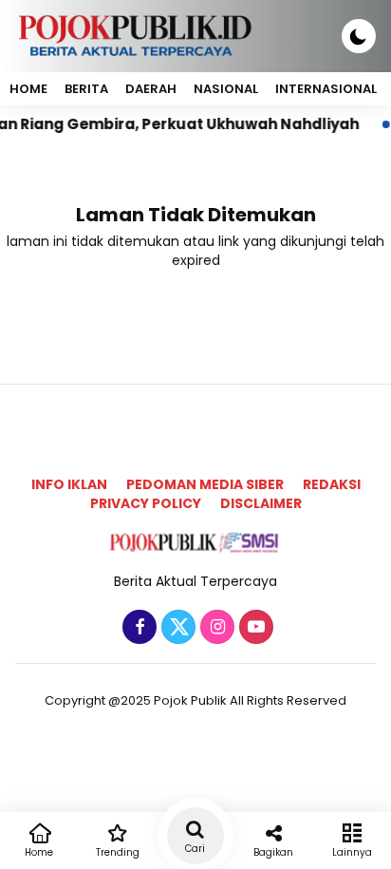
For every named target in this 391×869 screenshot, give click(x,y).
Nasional (226, 89)
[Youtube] (253, 627)
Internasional (326, 89)
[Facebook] (137, 627)
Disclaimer (261, 503)
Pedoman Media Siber (205, 484)
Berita (86, 89)
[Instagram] (215, 627)
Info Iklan (69, 484)
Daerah (151, 89)
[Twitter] (176, 627)
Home (28, 89)
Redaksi (332, 484)
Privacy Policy (145, 503)
